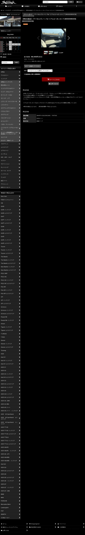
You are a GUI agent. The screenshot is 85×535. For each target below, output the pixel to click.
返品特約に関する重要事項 (32, 74)
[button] (76, 6)
